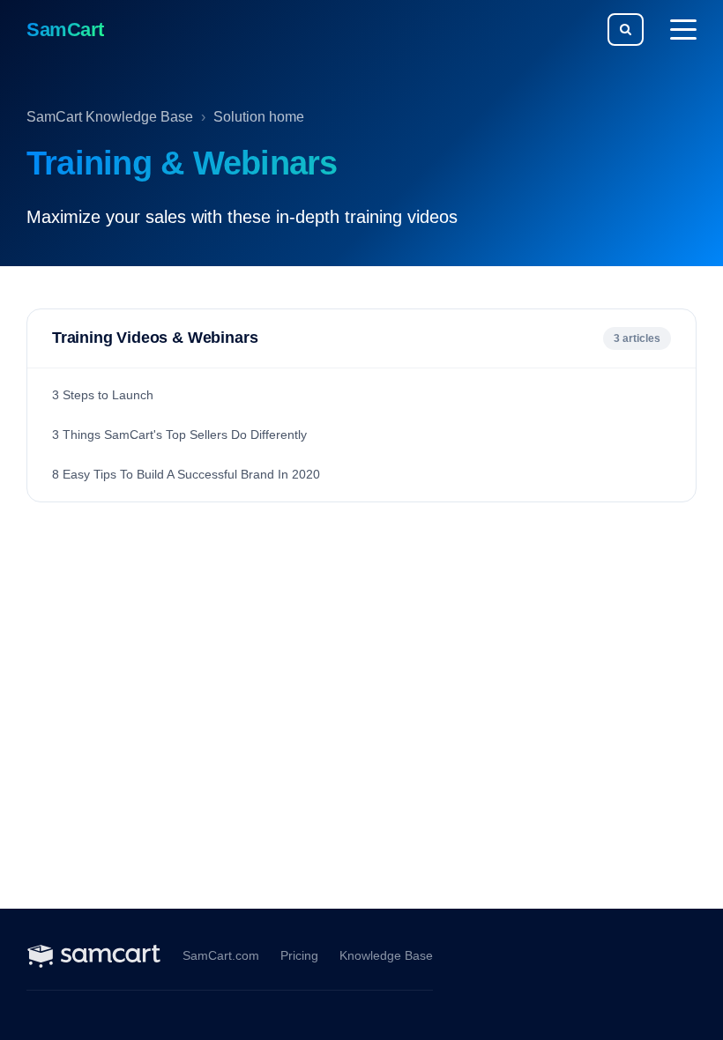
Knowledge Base (386, 955)
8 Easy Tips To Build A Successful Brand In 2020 (186, 474)
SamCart (65, 30)
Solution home (258, 116)
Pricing (299, 955)
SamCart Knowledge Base (109, 116)
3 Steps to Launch (102, 395)
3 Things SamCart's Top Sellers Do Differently (179, 434)
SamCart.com (221, 955)
